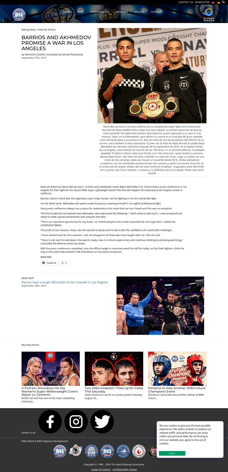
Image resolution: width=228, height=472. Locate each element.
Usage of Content (100, 469)
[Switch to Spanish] (219, 2)
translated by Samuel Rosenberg (64, 54)
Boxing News (29, 29)
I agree (172, 453)
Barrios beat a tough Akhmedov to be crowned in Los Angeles (65, 282)
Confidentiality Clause (124, 469)
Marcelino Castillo (35, 54)
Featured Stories (46, 29)
